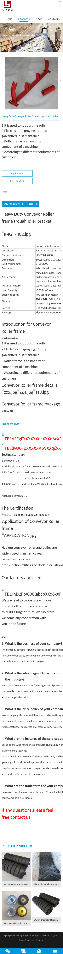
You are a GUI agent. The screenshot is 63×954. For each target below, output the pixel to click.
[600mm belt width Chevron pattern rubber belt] (46, 866)
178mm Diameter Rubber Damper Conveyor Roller (47, 920)
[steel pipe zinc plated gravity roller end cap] (16, 905)
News (39, 19)
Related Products (17, 846)
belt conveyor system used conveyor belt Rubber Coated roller (17, 884)
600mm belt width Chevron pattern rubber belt (47, 884)
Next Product (17, 181)
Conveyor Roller (27, 35)
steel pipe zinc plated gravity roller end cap (17, 923)
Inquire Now (17, 173)
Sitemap (39, 940)
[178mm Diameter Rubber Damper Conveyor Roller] (46, 904)
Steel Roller (42, 35)
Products (24, 19)
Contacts (53, 19)
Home (9, 19)
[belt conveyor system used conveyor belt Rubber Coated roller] (16, 866)
